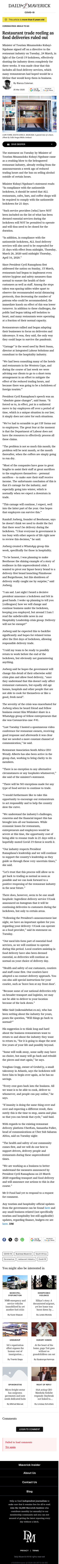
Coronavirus (9, 1259)
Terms (35, 1550)
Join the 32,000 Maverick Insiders (27, 1508)
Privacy (24, 1550)
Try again (10, 1447)
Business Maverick (24, 1254)
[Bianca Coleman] (7, 84)
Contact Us (29, 1482)
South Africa (41, 1254)
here (47, 1207)
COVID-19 (8, 1254)
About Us (29, 1473)
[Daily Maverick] (29, 5)
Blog (29, 1491)
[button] (34, 89)
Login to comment (29, 1429)
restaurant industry (26, 1259)
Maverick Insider (29, 1465)
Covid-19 (42, 1259)
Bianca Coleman (25, 83)
